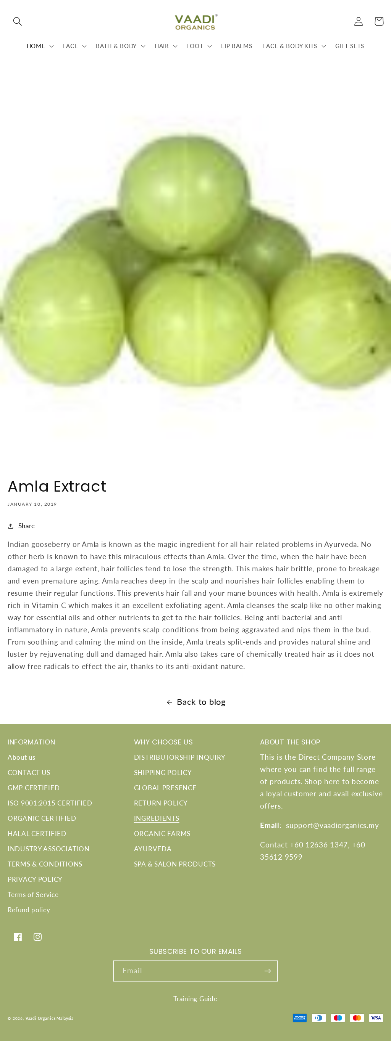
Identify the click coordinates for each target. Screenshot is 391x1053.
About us (22, 757)
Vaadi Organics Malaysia (50, 1018)
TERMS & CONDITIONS (45, 864)
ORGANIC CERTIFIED (42, 818)
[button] (18, 21)
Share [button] (26, 526)
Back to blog (201, 702)
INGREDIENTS (156, 818)
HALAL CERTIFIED (37, 834)
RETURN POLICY (161, 803)
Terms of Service (33, 895)
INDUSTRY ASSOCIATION (48, 849)
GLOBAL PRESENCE (165, 788)
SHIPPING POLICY (163, 772)
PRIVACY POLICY (35, 879)
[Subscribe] (267, 971)
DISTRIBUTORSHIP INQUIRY (180, 757)
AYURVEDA (153, 849)
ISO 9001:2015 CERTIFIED (50, 803)
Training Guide (195, 999)
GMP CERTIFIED (34, 788)
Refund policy (29, 910)
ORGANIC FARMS (162, 834)
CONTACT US (29, 772)
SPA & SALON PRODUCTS (175, 864)
